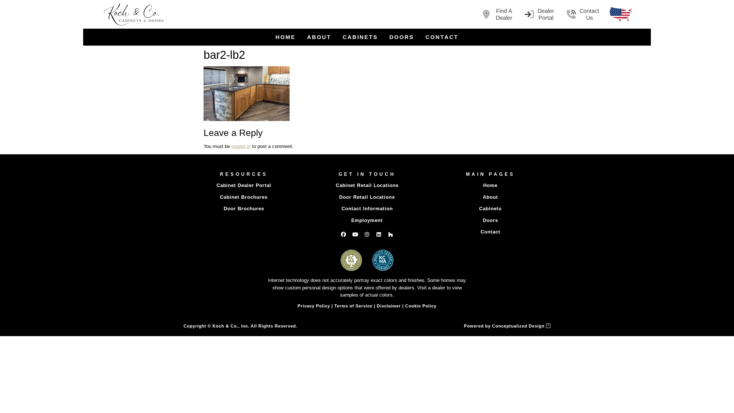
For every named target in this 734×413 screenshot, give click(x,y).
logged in (241, 146)
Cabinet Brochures (244, 197)
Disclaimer (389, 305)
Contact (441, 37)
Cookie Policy (420, 305)
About (319, 37)
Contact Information (367, 208)
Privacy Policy (314, 305)
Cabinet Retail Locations (367, 185)
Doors (401, 37)
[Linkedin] (379, 234)
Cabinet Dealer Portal (243, 185)
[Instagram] (367, 234)
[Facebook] (343, 234)
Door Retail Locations (367, 197)
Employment (367, 220)
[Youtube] (355, 234)
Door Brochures (244, 208)
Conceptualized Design (519, 326)
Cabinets (360, 37)
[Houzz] (390, 234)
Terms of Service (353, 305)
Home (286, 37)
